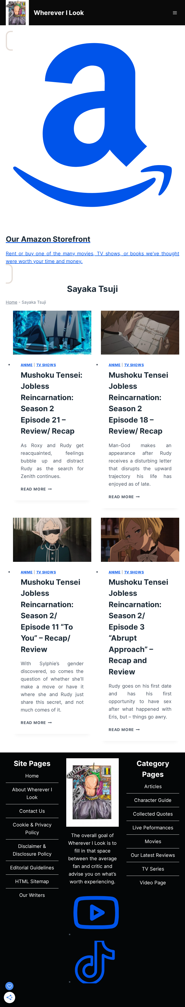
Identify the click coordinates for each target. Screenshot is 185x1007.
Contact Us (32, 811)
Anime (27, 365)
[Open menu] (174, 12)
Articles (153, 786)
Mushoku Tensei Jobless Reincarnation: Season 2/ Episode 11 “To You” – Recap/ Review (50, 615)
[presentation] (52, 333)
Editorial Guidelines (32, 868)
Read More (36, 489)
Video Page (153, 883)
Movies (153, 841)
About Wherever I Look (32, 793)
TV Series (153, 869)
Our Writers (32, 895)
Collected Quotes (153, 814)
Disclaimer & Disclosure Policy (32, 850)
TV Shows (46, 365)
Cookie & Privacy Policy (32, 828)
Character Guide (153, 800)
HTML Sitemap (32, 881)
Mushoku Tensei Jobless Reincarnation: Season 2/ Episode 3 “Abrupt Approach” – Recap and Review (138, 626)
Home (11, 302)
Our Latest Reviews (153, 855)
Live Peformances (152, 828)
